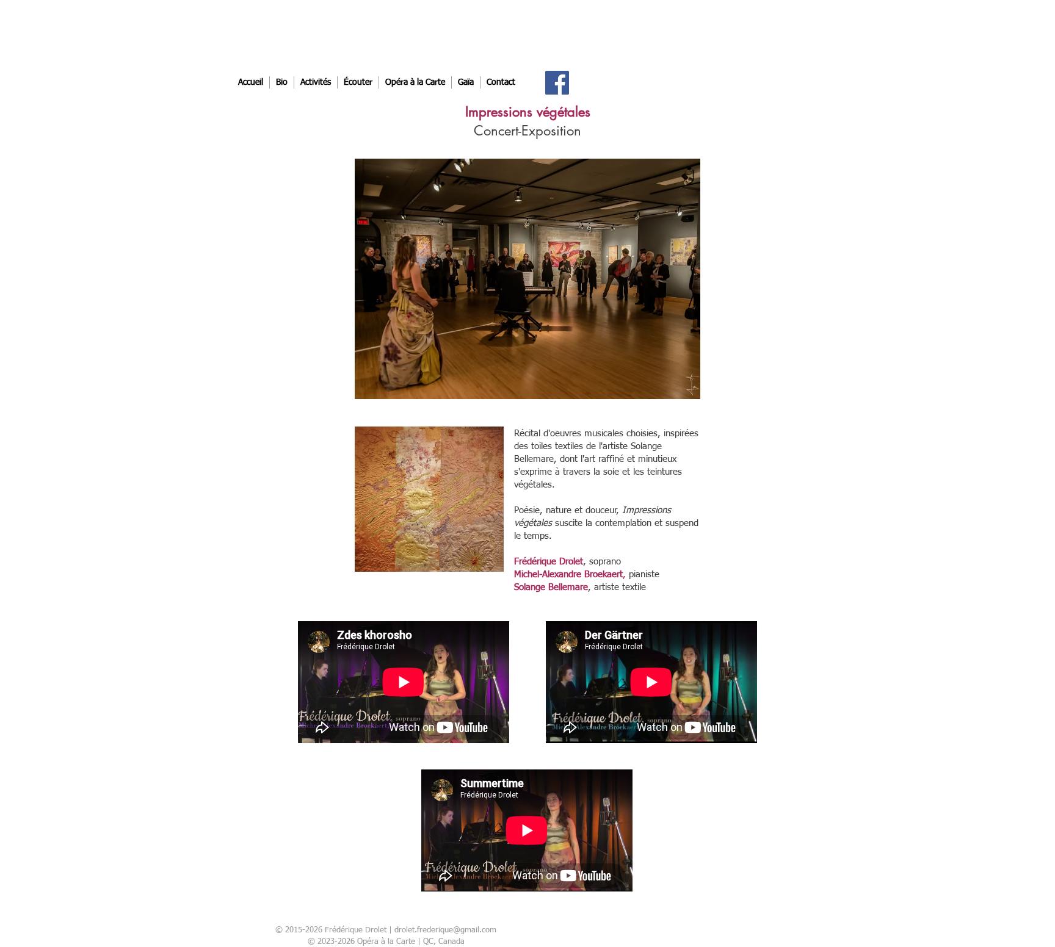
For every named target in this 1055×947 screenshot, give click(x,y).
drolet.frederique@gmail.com (445, 930)
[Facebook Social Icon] (557, 83)
